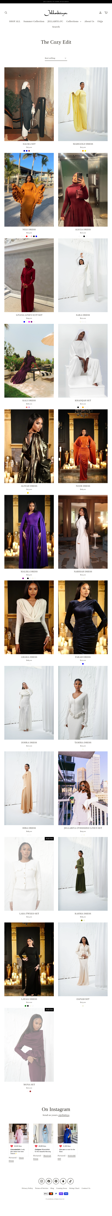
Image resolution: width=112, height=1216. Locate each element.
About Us (89, 21)
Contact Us (86, 1188)
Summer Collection (34, 21)
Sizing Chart (74, 1188)
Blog (52, 1188)
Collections (72, 21)
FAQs (100, 21)
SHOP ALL (14, 21)
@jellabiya (63, 1115)
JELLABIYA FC (55, 21)
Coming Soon (61, 1188)
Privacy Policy (27, 1188)
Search (56, 26)
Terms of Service (41, 1188)
